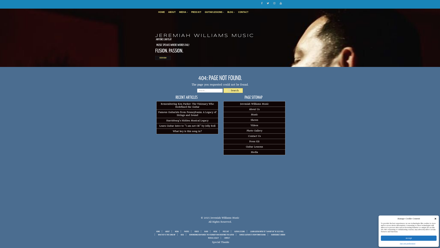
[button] (435, 219)
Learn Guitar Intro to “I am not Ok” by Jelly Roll (267, 232)
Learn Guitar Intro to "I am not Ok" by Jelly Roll (187, 125)
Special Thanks (220, 242)
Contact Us (254, 136)
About (172, 12)
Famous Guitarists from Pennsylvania (252, 235)
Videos (254, 125)
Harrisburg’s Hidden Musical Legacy (187, 120)
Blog (230, 12)
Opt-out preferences (407, 243)
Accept (409, 238)
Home (161, 12)
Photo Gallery (254, 130)
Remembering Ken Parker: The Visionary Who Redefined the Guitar (187, 105)
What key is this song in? (187, 131)
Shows (254, 120)
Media (183, 12)
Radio (206, 232)
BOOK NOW (163, 58)
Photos (186, 232)
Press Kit (196, 12)
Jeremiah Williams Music (204, 36)
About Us (254, 109)
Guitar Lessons (214, 12)
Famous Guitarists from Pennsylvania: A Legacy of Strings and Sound (187, 114)
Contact (243, 12)
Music (254, 114)
